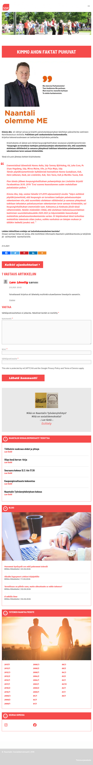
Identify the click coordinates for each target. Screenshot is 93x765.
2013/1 (7, 668)
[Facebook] (6, 252)
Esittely (46, 423)
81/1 (64, 692)
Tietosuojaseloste (83, 760)
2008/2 (36, 668)
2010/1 (7, 692)
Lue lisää (8, 452)
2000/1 (36, 692)
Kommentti (7, 319)
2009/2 (7, 700)
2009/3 (7, 696)
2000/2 (36, 688)
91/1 (35, 704)
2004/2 (36, 676)
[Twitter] (15, 252)
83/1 (64, 680)
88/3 (64, 664)
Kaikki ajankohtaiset (22, 264)
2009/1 (7, 704)
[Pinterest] (24, 252)
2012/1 (7, 680)
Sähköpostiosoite (10, 359)
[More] (42, 252)
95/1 (35, 696)
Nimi (4, 349)
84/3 (64, 672)
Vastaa (12, 300)
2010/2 (7, 688)
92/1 (35, 700)
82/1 (64, 688)
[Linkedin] (33, 252)
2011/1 (7, 684)
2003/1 (36, 684)
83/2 (64, 676)
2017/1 (7, 664)
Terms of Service (71, 368)
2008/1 (36, 672)
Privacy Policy (54, 368)
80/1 (64, 696)
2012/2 (7, 676)
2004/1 (36, 680)
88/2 (64, 668)
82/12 (64, 684)
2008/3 (36, 664)
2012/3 (7, 672)
